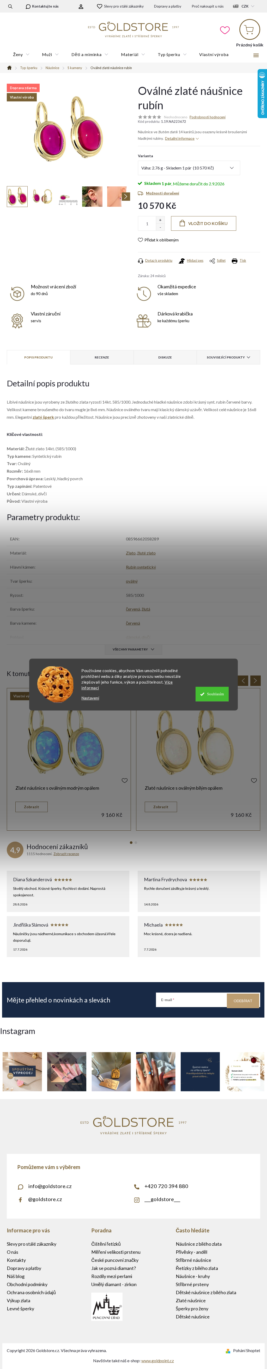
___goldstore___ (162, 1199)
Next (255, 681)
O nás (12, 1252)
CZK (244, 6)
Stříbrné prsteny (192, 1284)
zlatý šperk (43, 417)
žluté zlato (146, 552)
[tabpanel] (69, 759)
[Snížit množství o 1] (160, 226)
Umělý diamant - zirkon (114, 1284)
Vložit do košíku (208, 223)
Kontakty (16, 1260)
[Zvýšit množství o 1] (160, 219)
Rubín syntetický (141, 566)
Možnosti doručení (162, 193)
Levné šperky (20, 1308)
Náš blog (16, 1276)
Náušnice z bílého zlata (199, 1244)
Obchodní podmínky (27, 1284)
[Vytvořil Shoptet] (229, 1350)
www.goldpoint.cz (157, 1360)
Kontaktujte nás (45, 6)
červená (133, 608)
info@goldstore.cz (50, 1186)
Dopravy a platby (167, 6)
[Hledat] (10, 6)
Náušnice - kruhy (193, 1276)
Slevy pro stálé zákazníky (124, 6)
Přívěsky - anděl (191, 1252)
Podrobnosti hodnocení (208, 117)
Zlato (131, 552)
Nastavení (90, 698)
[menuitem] (21, 54)
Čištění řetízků (106, 1244)
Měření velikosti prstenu (116, 1252)
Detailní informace (180, 138)
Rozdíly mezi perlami (111, 1276)
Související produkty (226, 357)
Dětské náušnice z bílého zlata (206, 1292)
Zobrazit (31, 807)
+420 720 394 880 (166, 1186)
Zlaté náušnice (191, 1300)
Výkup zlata (18, 1300)
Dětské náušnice (193, 1316)
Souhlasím (215, 694)
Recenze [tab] (102, 357)
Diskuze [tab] (165, 357)
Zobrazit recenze (66, 854)
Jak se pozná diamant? (113, 1268)
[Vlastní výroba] (69, 740)
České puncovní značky (114, 1260)
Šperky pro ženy (192, 1308)
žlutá (146, 608)
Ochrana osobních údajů (31, 1292)
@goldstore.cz (45, 1199)
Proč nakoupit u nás (208, 6)
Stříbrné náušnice (193, 1260)
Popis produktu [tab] (38, 357)
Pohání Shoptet (246, 1350)
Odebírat (243, 1001)
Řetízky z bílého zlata (197, 1268)
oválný (132, 581)
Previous (243, 681)
